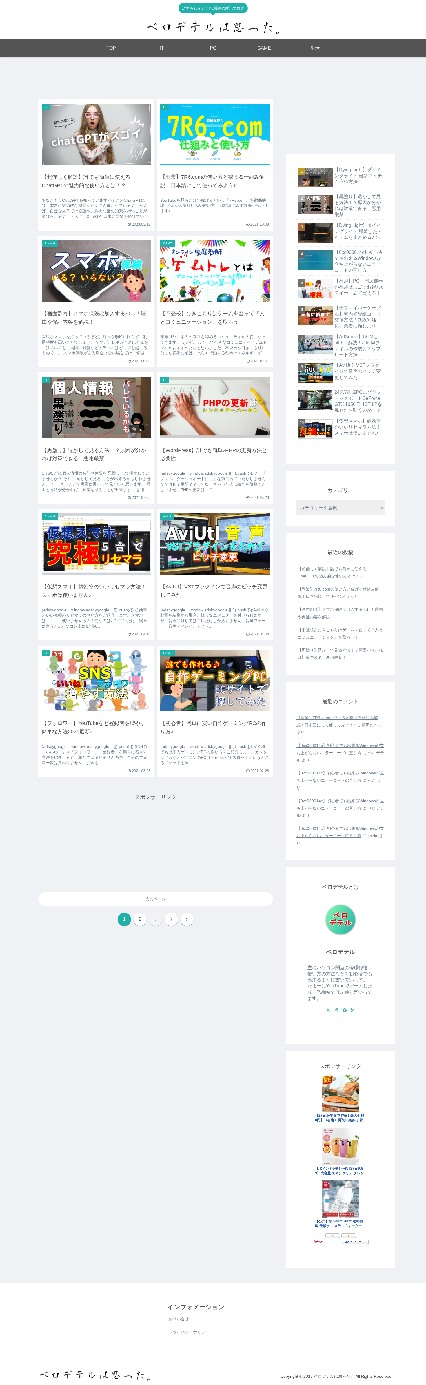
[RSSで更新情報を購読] (352, 1010)
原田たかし (372, 725)
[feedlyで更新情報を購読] (344, 1010)
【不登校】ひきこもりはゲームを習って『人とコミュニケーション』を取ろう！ (340, 633)
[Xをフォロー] (328, 1010)
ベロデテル (340, 952)
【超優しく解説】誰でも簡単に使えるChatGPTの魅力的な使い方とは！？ (332, 572)
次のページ (155, 898)
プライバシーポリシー (189, 1332)
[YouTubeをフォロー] (336, 1010)
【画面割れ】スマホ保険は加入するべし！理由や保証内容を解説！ (340, 613)
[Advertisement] (155, 77)
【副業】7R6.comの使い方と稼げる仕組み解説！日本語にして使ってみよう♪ (338, 593)
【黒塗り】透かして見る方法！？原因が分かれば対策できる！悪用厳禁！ (340, 654)
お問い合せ (179, 1319)
